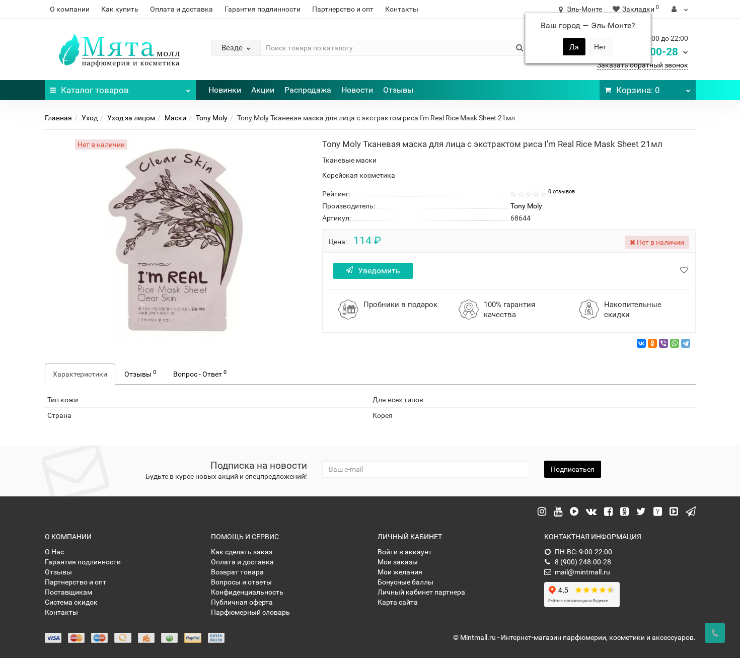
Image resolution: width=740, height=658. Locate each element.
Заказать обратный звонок (642, 65)
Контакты (401, 9)
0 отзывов (561, 191)
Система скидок (71, 602)
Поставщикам (68, 592)
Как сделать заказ (241, 552)
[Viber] (663, 343)
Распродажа (307, 90)
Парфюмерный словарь (250, 612)
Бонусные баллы (405, 582)
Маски (175, 118)
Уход (90, 118)
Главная (58, 118)
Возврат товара (237, 572)
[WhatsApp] (674, 343)
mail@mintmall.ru (582, 572)
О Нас (54, 552)
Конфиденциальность (247, 592)
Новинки (224, 90)
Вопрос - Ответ (200, 373)
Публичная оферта (242, 602)
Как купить (119, 9)
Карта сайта (398, 602)
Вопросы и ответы (241, 582)
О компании (70, 9)
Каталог (95, 90)
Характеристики (80, 374)
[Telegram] (685, 343)
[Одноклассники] (652, 343)
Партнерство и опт (343, 9)
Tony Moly (212, 118)
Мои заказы (398, 562)
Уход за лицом (131, 118)
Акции (262, 90)
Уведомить (379, 270)
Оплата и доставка (181, 9)
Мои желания (400, 572)
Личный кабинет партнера (421, 592)
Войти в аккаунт (405, 552)
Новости (357, 90)
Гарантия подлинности (263, 9)
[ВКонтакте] (641, 343)
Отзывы (398, 90)
